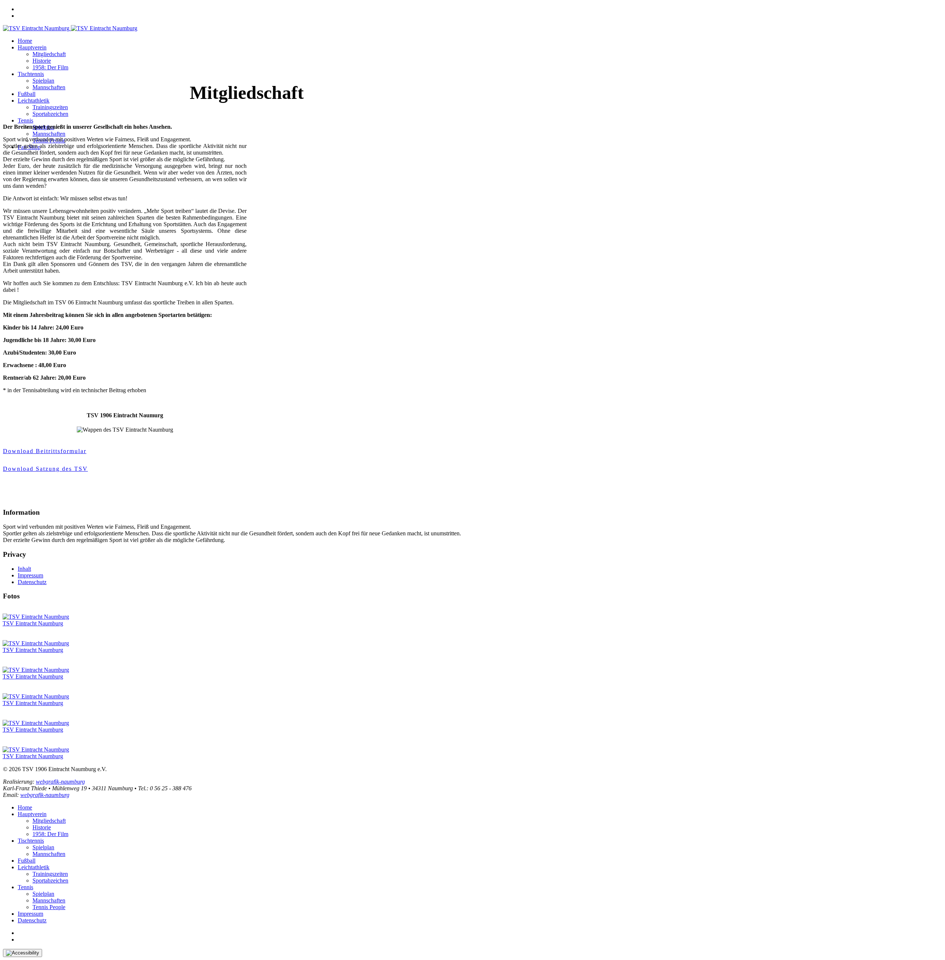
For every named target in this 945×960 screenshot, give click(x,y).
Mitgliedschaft (49, 54)
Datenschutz (32, 582)
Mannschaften (48, 87)
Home (25, 41)
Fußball (26, 94)
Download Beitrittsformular (44, 451)
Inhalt (24, 569)
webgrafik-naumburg (60, 781)
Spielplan (43, 80)
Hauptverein (32, 47)
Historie (41, 61)
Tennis (25, 120)
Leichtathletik (33, 100)
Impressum (30, 575)
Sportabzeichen (50, 114)
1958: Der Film (50, 67)
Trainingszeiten (50, 107)
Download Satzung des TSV (45, 469)
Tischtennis (31, 74)
